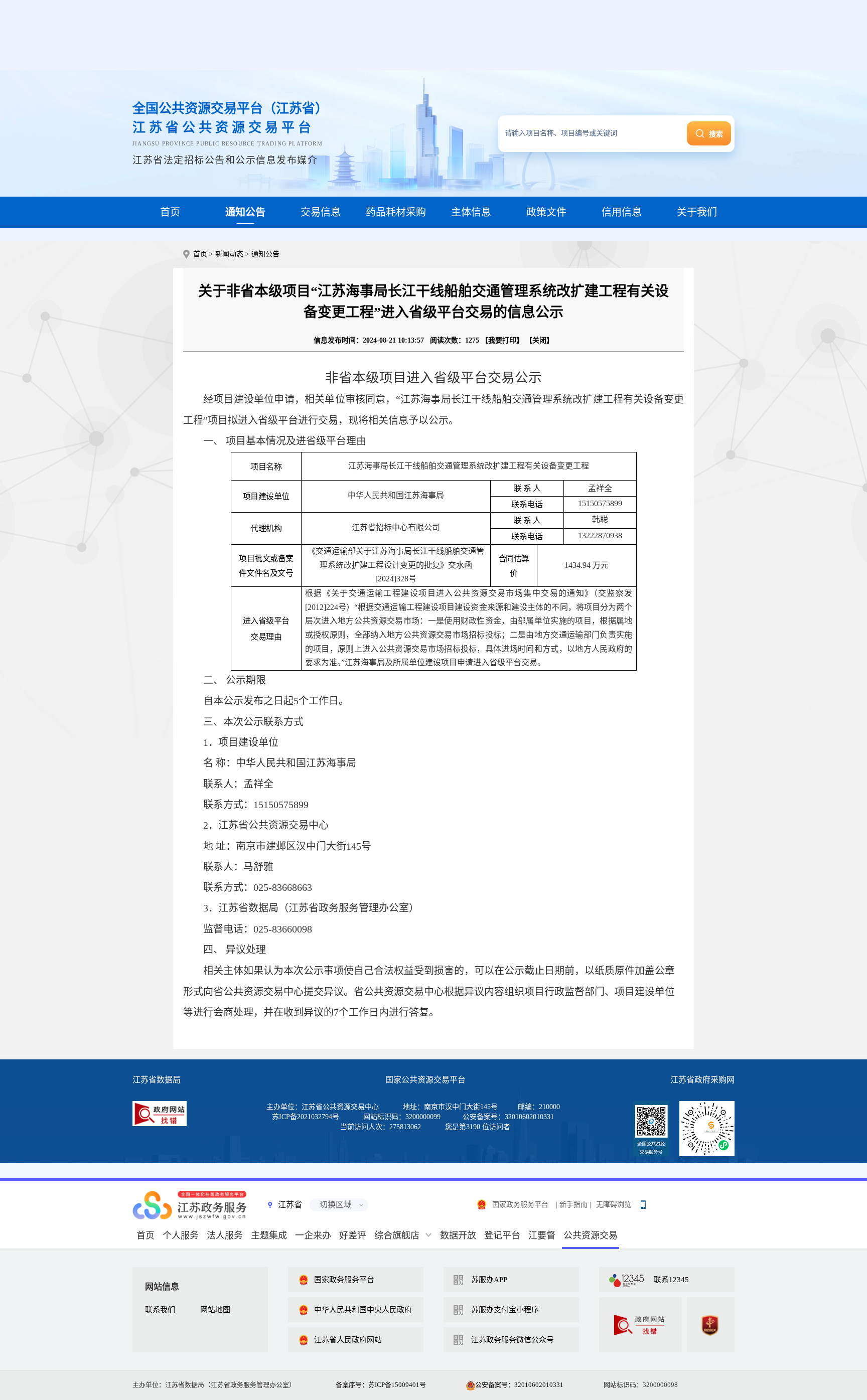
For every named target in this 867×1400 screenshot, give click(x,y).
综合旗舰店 (396, 1235)
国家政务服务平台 (520, 1204)
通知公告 (265, 254)
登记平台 (502, 1235)
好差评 (352, 1235)
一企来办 (313, 1235)
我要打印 (502, 340)
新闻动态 (229, 254)
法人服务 (225, 1235)
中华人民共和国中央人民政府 (363, 1310)
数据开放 (458, 1235)
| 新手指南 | (573, 1204)
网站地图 (215, 1310)
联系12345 (671, 1280)
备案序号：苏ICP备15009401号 (381, 1384)
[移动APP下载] (643, 1202)
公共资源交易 (590, 1235)
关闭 (539, 340)
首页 (200, 254)
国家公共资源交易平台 (425, 1079)
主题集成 (269, 1235)
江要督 (541, 1235)
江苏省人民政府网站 (348, 1340)
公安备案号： (519, 1384)
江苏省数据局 (156, 1079)
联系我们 (160, 1310)
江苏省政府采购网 (702, 1079)
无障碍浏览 (613, 1204)
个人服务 (181, 1235)
